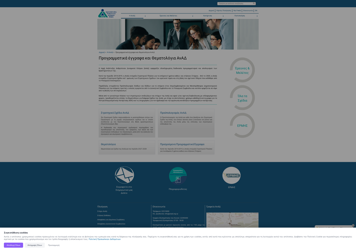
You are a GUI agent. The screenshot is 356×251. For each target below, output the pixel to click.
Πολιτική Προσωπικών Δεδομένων (105, 239)
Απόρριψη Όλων (35, 245)
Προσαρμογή (54, 245)
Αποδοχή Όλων (13, 245)
